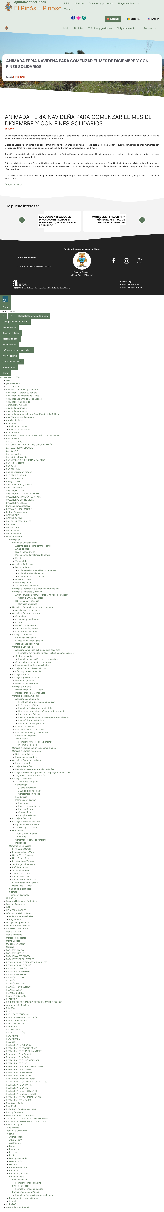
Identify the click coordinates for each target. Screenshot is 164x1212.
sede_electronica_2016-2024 (20, 1115)
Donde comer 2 (13, 533)
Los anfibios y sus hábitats (31, 720)
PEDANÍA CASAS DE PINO (18, 965)
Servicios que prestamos (27, 827)
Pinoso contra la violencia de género (32, 555)
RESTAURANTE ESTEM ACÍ (19, 1075)
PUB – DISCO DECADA (17, 1020)
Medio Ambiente (14, 934)
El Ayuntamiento (127, 3)
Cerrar (6, 307)
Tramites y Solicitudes (16, 1130)
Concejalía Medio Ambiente (25, 696)
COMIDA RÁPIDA (14, 518)
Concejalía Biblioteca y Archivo (27, 592)
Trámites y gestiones (101, 3)
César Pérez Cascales (22, 855)
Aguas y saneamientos (26, 833)
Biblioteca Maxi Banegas (27, 601)
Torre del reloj (12, 1127)
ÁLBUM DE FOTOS (14, 185)
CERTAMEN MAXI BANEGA (19, 509)
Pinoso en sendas (20, 1186)
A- (4, 316)
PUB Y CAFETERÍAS (15, 1032)
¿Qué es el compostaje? (29, 791)
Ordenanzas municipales (21, 916)
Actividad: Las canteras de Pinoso (22, 396)
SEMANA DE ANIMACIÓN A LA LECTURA (26, 1121)
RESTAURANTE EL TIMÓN (18, 1069)
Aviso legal (11, 423)
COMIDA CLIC (12, 515)
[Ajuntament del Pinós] (6, 28)
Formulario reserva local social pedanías (34, 769)
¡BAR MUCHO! (13, 383)
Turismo (68, 9)
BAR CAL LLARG (14, 442)
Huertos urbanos (23, 579)
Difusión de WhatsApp (26, 625)
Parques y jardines (24, 763)
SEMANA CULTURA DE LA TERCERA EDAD (27, 1118)
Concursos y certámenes (27, 619)
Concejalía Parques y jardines (26, 760)
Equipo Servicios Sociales (27, 824)
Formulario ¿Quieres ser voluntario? (35, 742)
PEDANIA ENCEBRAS (16, 974)
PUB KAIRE (11, 1026)
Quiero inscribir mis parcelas (32, 573)
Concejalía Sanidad (21, 818)
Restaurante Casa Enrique (18, 1057)
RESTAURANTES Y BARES (18, 1100)
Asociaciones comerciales (27, 610)
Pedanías (13, 1170)
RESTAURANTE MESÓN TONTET (22, 1094)
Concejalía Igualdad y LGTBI (25, 677)
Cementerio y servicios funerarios (31, 840)
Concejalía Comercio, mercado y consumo (32, 607)
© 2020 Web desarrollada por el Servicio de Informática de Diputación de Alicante (41, 288)
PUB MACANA (13, 1029)
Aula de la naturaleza (16, 408)
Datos (12, 1146)
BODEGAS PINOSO (15, 478)
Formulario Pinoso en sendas (29, 1189)
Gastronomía (15, 1161)
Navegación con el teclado (15, 321)
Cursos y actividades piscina (29, 641)
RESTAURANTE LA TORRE (19, 1085)
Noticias (79, 3)
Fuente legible (9, 327)
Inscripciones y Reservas (18, 922)
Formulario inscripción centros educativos (38, 659)
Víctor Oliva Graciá (21, 873)
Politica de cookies (18, 426)
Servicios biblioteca (27, 604)
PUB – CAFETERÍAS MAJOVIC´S (21, 1017)
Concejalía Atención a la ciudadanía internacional (36, 589)
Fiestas (12, 1155)
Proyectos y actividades (26, 683)
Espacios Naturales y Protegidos (21, 901)
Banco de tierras (23, 567)
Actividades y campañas (27, 781)
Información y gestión (25, 800)
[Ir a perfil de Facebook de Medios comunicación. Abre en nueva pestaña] (73, 17)
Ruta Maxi (11, 1106)
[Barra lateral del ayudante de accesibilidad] (5, 299)
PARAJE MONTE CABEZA (18, 956)
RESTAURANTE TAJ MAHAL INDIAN (23, 1097)
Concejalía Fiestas (21, 674)
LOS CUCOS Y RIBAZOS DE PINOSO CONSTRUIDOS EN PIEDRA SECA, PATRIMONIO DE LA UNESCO (57, 221)
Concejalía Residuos (22, 778)
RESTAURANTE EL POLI (17, 1063)
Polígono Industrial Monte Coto (30, 693)
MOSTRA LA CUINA (15, 944)
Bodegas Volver (13, 481)
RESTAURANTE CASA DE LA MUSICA (24, 1051)
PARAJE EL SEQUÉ (15, 953)
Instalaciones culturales (26, 631)
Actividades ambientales (27, 699)
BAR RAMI (11, 466)
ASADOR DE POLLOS (16, 405)
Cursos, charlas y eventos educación (33, 662)
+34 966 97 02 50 (28, 257)
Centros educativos (24, 656)
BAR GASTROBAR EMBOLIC (19, 448)
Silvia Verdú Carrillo (21, 849)
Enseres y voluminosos (29, 806)
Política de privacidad (19, 429)
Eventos (13, 1152)
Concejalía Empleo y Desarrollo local (29, 668)
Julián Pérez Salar (21, 870)
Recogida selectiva (27, 815)
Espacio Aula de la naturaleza (29, 729)
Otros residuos (25, 812)
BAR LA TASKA (13, 454)
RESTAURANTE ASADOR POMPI (21, 1048)
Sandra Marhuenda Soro (24, 879)
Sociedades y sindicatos (27, 585)
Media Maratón (13, 931)
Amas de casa (22, 549)
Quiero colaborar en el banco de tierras (37, 570)
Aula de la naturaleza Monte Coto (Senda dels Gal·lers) (32, 414)
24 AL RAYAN (12, 386)
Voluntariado (21, 739)
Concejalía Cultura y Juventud (26, 613)
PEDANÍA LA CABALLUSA (18, 977)
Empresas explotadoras (26, 757)
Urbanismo (17, 830)
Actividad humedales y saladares (22, 389)
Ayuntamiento (12, 432)
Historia (13, 1164)
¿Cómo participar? (27, 788)
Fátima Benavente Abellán (25, 882)
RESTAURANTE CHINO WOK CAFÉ (22, 1060)
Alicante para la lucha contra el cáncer (33, 546)
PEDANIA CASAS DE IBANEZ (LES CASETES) (27, 962)
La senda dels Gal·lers (29, 714)
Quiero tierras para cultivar (31, 576)
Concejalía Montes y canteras (26, 751)
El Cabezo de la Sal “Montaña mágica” (36, 702)
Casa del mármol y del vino (19, 484)
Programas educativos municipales (32, 665)
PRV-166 (10, 1008)
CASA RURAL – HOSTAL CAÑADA (22, 494)
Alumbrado (20, 837)
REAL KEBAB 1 (13, 1036)
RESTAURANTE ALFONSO (18, 1045)
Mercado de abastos (16, 938)
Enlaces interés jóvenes (26, 628)
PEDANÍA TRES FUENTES (18, 987)
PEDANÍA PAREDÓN (15, 983)
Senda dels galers (15, 1124)
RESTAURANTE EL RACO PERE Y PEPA (25, 1066)
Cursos (18, 622)
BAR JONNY (12, 451)
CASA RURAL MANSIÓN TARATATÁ (23, 497)
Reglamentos (15, 919)
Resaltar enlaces (10, 339)
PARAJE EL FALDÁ (15, 950)
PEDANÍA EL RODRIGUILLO (19, 971)
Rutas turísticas (16, 1176)
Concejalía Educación (22, 647)
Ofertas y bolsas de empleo (28, 671)
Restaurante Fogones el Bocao (21, 1078)
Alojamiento (15, 1143)
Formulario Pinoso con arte (28, 1183)
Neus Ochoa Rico (20, 858)
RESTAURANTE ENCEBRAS (19, 1072)
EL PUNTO (11, 898)
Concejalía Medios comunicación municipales (34, 748)
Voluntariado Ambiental (17, 1207)
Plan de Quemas (23, 582)
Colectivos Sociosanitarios (24, 543)
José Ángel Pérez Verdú (23, 864)
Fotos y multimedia (18, 1158)
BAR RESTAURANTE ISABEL (19, 472)
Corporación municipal (20, 846)
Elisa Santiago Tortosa (23, 861)
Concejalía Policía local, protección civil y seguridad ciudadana (42, 772)
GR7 (8, 907)
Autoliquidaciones (14, 420)
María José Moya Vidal (23, 852)
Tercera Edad (21, 561)
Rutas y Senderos (14, 1112)
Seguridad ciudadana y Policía (30, 775)
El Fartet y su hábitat (28, 705)
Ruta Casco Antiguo (15, 1103)
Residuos (10, 1042)
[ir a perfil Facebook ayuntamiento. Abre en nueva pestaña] (114, 260)
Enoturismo (14, 1149)
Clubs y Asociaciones (16, 512)
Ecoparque (23, 803)
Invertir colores (10, 356)
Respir (18, 558)
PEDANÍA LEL (12, 980)
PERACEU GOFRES (15, 993)
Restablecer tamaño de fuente (33, 316)
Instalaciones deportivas (27, 644)
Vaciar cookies (9, 344)
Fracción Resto (25, 809)
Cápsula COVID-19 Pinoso (30, 598)
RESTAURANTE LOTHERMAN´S (21, 1091)
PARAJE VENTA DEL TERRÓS (20, 959)
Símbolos (13, 1201)
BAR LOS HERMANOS (16, 457)
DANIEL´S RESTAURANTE (18, 521)
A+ (12, 316)
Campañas (20, 616)
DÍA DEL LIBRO (13, 527)
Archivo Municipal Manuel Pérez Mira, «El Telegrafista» (41, 595)
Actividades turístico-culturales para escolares (37, 650)
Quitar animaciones (12, 361)
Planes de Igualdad (24, 680)
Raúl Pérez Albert (20, 867)
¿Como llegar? (16, 1137)
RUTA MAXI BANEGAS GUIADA (21, 1109)
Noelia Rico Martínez (22, 886)
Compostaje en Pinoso (29, 794)
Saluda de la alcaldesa (20, 889)
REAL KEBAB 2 (13, 1039)
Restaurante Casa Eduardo (19, 1054)
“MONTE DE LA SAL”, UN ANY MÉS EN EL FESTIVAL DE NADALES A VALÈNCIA (108, 219)
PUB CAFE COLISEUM (16, 1023)
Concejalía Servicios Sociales (26, 821)
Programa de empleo (28, 745)
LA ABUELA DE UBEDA (17, 928)
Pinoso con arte (19, 1179)
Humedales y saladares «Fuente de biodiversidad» (42, 711)
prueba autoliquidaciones (18, 1005)
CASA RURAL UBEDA (16, 503)
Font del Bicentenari (15, 904)
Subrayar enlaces (11, 333)
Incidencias (20, 843)
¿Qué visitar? (15, 1140)
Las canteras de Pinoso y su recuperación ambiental (43, 717)
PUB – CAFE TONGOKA (17, 1014)
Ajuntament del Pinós (30, 2)
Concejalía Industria (21, 687)
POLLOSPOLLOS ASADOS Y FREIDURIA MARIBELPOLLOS (34, 1002)
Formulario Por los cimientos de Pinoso (34, 1195)
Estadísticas (21, 797)
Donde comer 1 (13, 530)
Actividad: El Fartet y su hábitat (21, 393)
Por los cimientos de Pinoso (25, 1192)
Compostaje (21, 785)
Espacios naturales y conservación (32, 732)
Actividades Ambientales (18, 402)
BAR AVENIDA (13, 438)
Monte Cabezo (13, 941)
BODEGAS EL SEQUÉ (16, 475)
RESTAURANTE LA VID (17, 1088)
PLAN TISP (11, 999)
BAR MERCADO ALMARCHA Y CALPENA (25, 460)
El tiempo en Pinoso (24, 726)
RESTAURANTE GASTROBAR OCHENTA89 (26, 1081)
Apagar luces (9, 367)
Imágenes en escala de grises (17, 350)
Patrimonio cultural (18, 1167)
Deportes (10, 524)
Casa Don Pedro (14, 487)
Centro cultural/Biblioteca (18, 506)
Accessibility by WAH (10, 377)
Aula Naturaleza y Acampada (20, 417)
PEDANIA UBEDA (14, 990)
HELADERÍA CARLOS (16, 910)
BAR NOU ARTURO (15, 463)
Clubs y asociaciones (25, 638)
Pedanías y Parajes (18, 1173)
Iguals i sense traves (25, 552)
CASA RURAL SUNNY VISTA (20, 500)
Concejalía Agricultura (22, 564)
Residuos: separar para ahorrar (33, 723)
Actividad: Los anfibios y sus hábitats (24, 399)
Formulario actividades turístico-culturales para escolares (46, 653)
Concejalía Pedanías (22, 766)
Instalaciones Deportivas (18, 925)
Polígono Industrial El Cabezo (29, 690)
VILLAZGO (11, 1204)
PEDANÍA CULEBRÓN (16, 968)
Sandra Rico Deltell (21, 876)
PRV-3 (9, 1011)
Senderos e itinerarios (25, 736)
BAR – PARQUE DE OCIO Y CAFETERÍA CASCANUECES (32, 435)
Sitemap (13, 892)
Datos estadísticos (24, 754)
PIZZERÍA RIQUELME (16, 996)
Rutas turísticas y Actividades (23, 1198)
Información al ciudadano (18, 913)
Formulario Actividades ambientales (35, 708)
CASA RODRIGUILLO (16, 491)
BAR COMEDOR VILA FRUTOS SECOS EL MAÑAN (30, 445)
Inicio (67, 3)
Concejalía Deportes (22, 634)
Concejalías (14, 540)
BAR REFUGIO (13, 469)
